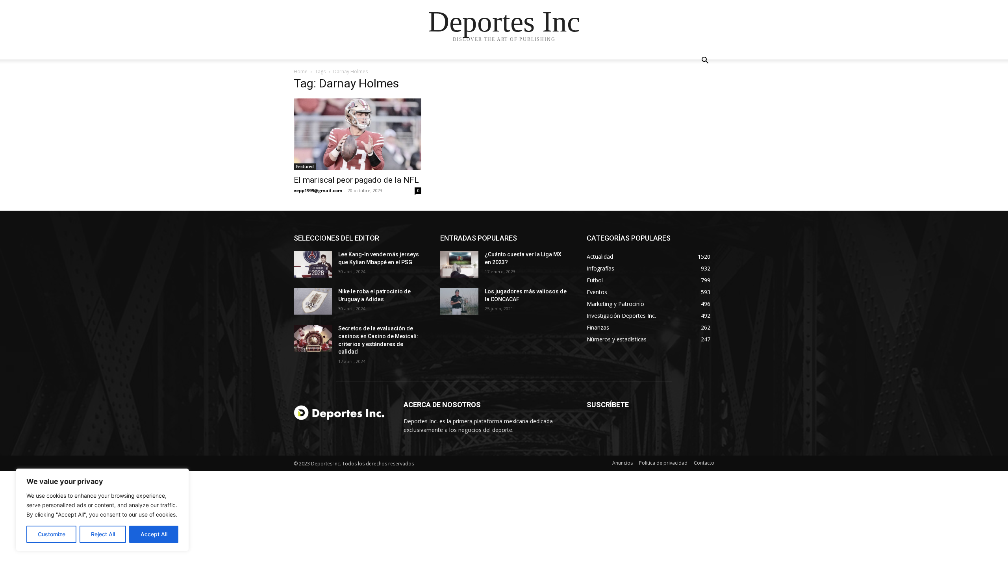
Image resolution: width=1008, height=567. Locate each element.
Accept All (154, 534)
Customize (51, 534)
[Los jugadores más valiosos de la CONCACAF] (459, 301)
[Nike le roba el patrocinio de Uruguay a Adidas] (313, 301)
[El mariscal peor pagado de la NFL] (357, 134)
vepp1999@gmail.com (318, 190)
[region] (102, 510)
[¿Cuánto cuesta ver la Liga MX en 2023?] (459, 264)
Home (301, 71)
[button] (704, 61)
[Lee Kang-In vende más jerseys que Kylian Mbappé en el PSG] (313, 264)
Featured (305, 166)
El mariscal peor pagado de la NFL (356, 180)
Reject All (103, 534)
